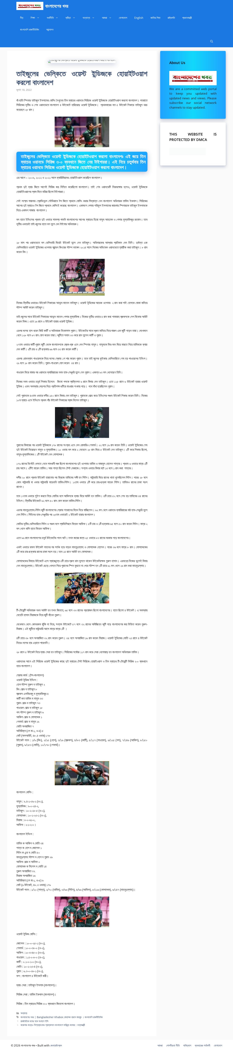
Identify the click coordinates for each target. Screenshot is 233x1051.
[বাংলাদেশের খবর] (29, 6)
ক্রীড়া (68, 17)
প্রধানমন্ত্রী (187, 17)
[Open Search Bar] (212, 41)
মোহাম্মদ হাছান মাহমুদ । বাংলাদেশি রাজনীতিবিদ (83, 1017)
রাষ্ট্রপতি (171, 17)
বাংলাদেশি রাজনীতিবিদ (29, 29)
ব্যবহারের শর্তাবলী (202, 1045)
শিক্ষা (33, 17)
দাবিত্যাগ (187, 1045)
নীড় (21, 17)
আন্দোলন (50, 29)
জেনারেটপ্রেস (56, 1045)
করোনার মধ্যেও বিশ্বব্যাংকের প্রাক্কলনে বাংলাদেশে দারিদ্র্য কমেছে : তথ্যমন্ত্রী (53, 1025)
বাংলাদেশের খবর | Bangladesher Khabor (42, 1017)
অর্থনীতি (50, 17)
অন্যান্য (86, 17)
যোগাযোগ (123, 17)
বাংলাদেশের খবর (56, 6)
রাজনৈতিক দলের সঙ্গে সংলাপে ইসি (34, 1021)
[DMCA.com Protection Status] (187, 154)
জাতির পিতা (155, 17)
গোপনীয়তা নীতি (173, 1045)
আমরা (104, 17)
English (138, 17)
